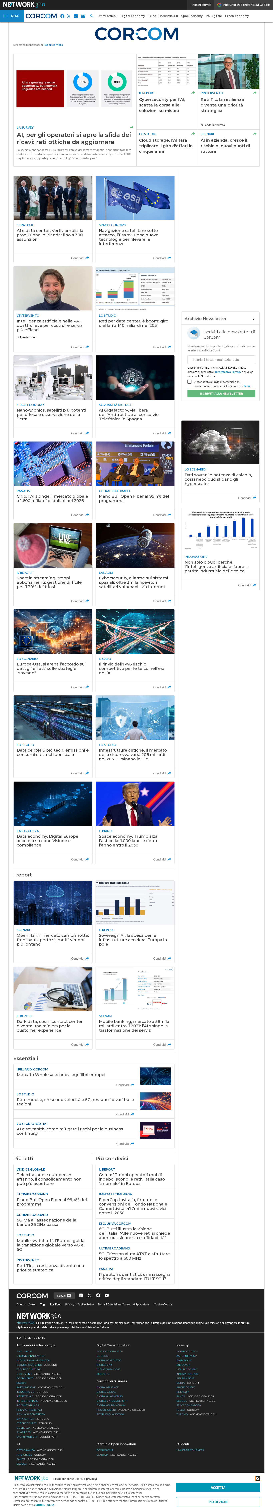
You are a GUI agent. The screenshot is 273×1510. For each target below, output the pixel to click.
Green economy (237, 16)
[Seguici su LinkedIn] (81, 1295)
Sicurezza (38, 1427)
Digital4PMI (105, 1364)
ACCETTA (218, 1487)
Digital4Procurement (112, 1400)
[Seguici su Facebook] (98, 1295)
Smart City (38, 1432)
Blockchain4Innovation (34, 1360)
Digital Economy (133, 16)
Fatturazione (40, 1387)
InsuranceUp (185, 1378)
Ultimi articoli (107, 16)
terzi (247, 386)
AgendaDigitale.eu (110, 1351)
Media (187, 1382)
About (21, 1304)
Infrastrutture (42, 1400)
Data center (33, 1418)
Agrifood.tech (187, 1351)
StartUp (116, 1454)
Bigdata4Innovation (31, 1355)
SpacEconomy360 (188, 1405)
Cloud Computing (37, 1364)
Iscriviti (221, 393)
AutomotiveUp (186, 1355)
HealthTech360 (186, 1369)
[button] (12, 16)
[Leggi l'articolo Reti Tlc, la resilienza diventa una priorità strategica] (228, 91)
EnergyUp (183, 1364)
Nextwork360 (26, 1323)
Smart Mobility (36, 1436)
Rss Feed (55, 1304)
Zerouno (103, 1373)
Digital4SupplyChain (111, 1405)
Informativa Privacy (228, 371)
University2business (190, 1450)
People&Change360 (110, 1414)
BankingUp (183, 1360)
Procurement (121, 1409)
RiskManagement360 (31, 1414)
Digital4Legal (106, 1391)
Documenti (39, 1373)
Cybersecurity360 (29, 1369)
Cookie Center (163, 1304)
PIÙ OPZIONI (218, 1501)
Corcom (103, 1355)
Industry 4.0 (39, 1396)
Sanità (195, 1396)
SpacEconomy (192, 16)
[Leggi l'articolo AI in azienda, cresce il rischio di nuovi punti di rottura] (228, 148)
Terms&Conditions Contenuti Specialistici (124, 1304)
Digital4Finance (108, 1387)
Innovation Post (188, 1373)
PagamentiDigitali (29, 1409)
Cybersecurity (34, 1423)
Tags (43, 1304)
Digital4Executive (109, 1360)
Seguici (62, 1295)
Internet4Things (28, 1405)
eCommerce (39, 1378)
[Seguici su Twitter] (89, 1295)
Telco (152, 16)
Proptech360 (185, 1387)
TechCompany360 (109, 1369)
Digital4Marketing (110, 1396)
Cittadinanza (40, 1450)
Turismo (196, 1414)
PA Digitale (214, 16)
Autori (32, 1304)
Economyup (105, 1450)
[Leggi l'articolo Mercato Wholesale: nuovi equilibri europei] (94, 1076)
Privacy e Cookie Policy (79, 1304)
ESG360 (21, 1382)
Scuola (195, 1400)
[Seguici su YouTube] (106, 1295)
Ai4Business (24, 1351)
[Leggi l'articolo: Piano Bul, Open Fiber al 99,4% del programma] (135, 481)
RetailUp (182, 1391)
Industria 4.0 (168, 16)
